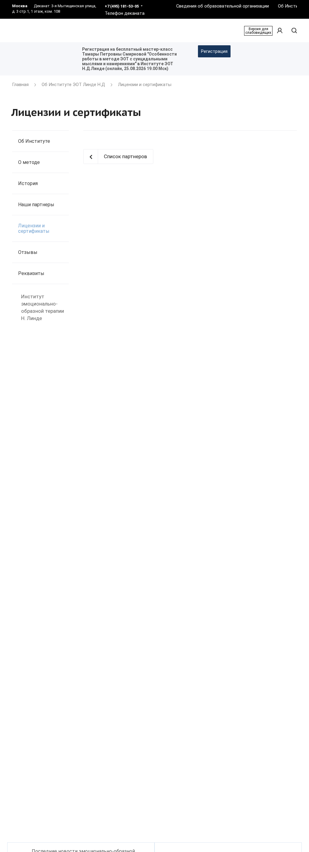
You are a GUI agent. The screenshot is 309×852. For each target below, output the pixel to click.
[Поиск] (293, 31)
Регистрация (214, 51)
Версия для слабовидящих (258, 31)
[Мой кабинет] (279, 31)
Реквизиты (31, 273)
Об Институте (34, 141)
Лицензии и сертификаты (33, 228)
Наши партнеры (36, 204)
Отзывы (27, 252)
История (28, 183)
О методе (29, 162)
